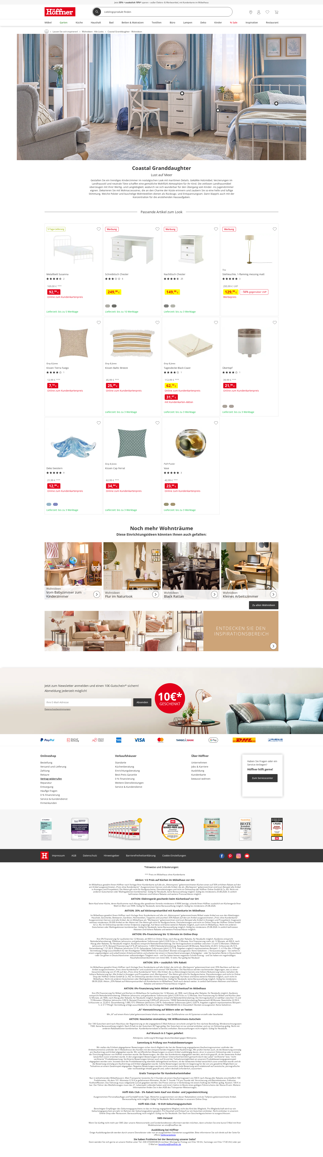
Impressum (58, 855)
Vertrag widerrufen (51, 778)
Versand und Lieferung (53, 766)
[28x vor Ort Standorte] (250, 12)
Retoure (44, 774)
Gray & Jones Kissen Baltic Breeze (122, 318)
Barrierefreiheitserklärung (141, 855)
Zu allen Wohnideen (263, 605)
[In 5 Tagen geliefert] (55, 230)
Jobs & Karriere (199, 766)
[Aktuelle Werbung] (112, 230)
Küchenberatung (124, 766)
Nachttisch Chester (173, 225)
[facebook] (221, 855)
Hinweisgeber (111, 855)
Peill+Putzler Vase (172, 418)
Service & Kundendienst (53, 799)
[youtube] (246, 855)
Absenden (142, 702)
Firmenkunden (48, 803)
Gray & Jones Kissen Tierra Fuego (63, 318)
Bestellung (46, 762)
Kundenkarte (198, 774)
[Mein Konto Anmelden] (258, 12)
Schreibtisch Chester (115, 225)
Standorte (120, 762)
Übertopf (226, 318)
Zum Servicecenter (262, 778)
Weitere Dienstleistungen (129, 782)
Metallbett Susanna (56, 225)
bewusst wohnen (200, 778)
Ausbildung (197, 770)
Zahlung (45, 770)
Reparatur (46, 782)
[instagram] (238, 855)
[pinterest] (230, 855)
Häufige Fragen (48, 790)
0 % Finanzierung (50, 794)
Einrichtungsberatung (127, 770)
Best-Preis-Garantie (126, 774)
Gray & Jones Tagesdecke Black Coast (183, 318)
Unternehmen (199, 762)
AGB (73, 855)
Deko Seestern (53, 418)
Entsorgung (46, 786)
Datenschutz (90, 855)
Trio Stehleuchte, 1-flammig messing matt (244, 225)
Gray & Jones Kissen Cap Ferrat (120, 418)
